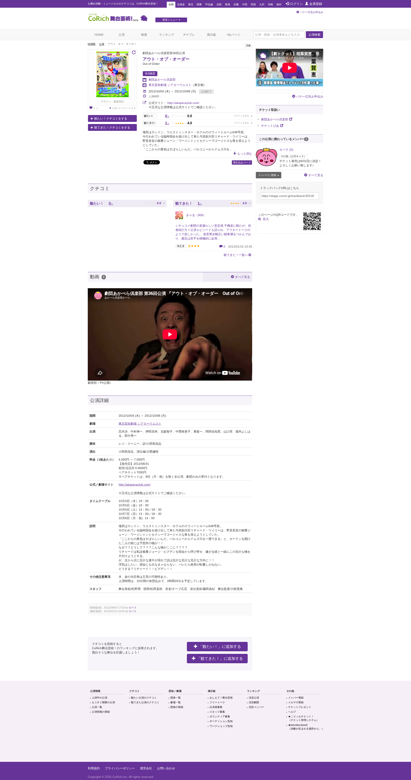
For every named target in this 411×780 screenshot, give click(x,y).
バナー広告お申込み (311, 12)
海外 (278, 4)
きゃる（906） (195, 215)
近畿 (236, 4)
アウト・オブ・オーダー (166, 59)
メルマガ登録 (296, 702)
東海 (227, 4)
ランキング (166, 34)
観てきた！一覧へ (236, 255)
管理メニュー (170, 19)
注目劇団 (254, 702)
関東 (199, 4)
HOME (99, 34)
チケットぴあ (270, 125)
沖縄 (270, 4)
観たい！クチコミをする (110, 118)
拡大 (266, 219)
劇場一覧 (175, 702)
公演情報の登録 (101, 711)
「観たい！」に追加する (220, 646)
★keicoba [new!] (306, 727)
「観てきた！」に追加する (220, 658)
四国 (253, 4)
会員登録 (315, 4)
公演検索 (314, 34)
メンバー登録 (296, 697)
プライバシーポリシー (120, 768)
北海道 (181, 4)
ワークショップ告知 (221, 726)
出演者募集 (216, 707)
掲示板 (211, 34)
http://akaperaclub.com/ (183, 103)
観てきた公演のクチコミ (145, 702)
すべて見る (242, 277)
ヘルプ (292, 711)
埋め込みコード (242, 162)
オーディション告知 (221, 721)
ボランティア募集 (220, 716)
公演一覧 (97, 707)
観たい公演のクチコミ (144, 697)
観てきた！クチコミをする (112, 127)
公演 (122, 34)
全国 (171, 4)
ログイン (296, 4)
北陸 (219, 4)
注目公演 (254, 697)
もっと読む (244, 153)
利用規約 (94, 768)
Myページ (233, 34)
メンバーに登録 (267, 175)
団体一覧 (175, 697)
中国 (244, 4)
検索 (144, 34)
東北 (190, 4)
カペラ (132, 607)
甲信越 (209, 4)
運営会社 (146, 768)
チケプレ (189, 34)
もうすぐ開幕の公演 (103, 702)
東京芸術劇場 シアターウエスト (170, 85)
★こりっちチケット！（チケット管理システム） (303, 718)
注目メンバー (256, 707)
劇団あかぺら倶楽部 (162, 79)
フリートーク (217, 702)
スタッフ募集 (217, 711)
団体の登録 (176, 707)
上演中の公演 (99, 697)
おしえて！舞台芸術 (221, 697)
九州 (261, 4)
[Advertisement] (205, 748)
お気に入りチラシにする (124, 108)
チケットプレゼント (299, 707)
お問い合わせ (166, 768)
